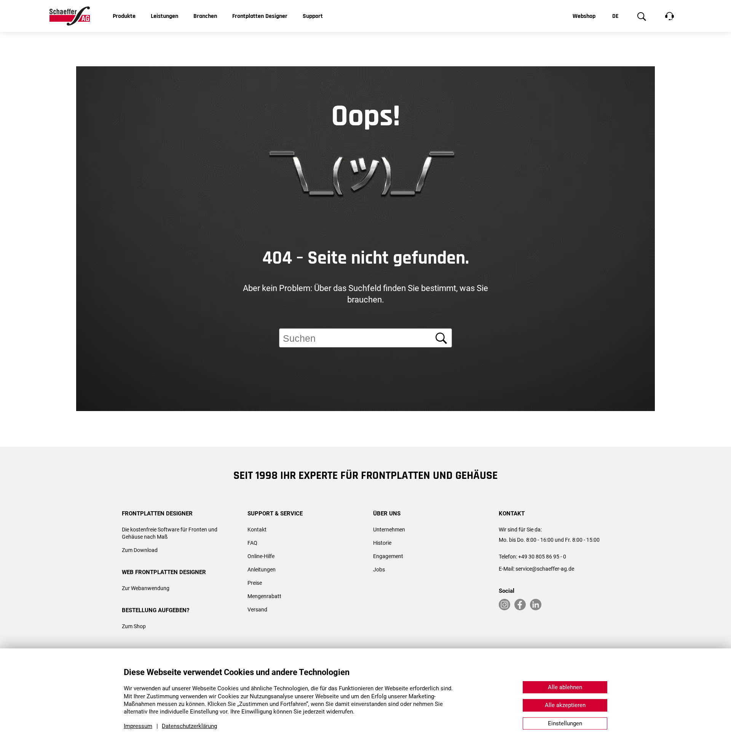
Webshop (584, 16)
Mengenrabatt (264, 596)
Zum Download (140, 550)
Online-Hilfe (261, 556)
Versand (257, 609)
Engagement (388, 556)
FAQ (252, 543)
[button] (712, 462)
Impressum (138, 726)
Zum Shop (134, 626)
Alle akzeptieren (565, 705)
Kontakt (257, 529)
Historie (382, 543)
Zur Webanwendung (145, 588)
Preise (254, 583)
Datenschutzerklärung (189, 726)
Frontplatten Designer (259, 16)
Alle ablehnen (565, 687)
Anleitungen (261, 569)
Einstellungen (565, 723)
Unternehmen (389, 529)
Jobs (379, 569)
